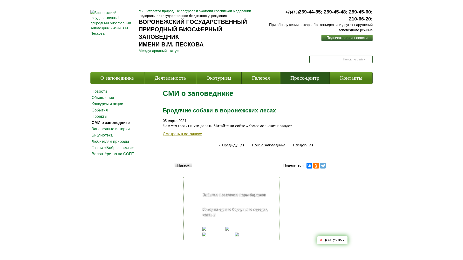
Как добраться (152, 195)
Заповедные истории (111, 129)
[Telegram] (323, 166)
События (100, 110)
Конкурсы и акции (107, 104)
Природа (107, 227)
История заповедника (118, 195)
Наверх (183, 165)
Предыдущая (231, 145)
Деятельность (170, 78)
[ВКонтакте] (309, 166)
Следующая (305, 145)
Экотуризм (218, 78)
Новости (99, 91)
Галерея (261, 78)
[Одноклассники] (316, 166)
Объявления (103, 98)
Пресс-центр (304, 78)
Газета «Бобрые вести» (113, 148)
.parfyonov (332, 239)
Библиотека (102, 135)
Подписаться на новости (347, 38)
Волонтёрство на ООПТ (113, 154)
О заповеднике (117, 78)
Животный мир (112, 218)
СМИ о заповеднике (111, 123)
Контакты (351, 78)
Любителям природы (110, 141)
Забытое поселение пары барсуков (234, 195)
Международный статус (159, 51)
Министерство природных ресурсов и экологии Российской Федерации (195, 11)
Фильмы (106, 236)
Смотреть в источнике (182, 134)
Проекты (99, 116)
